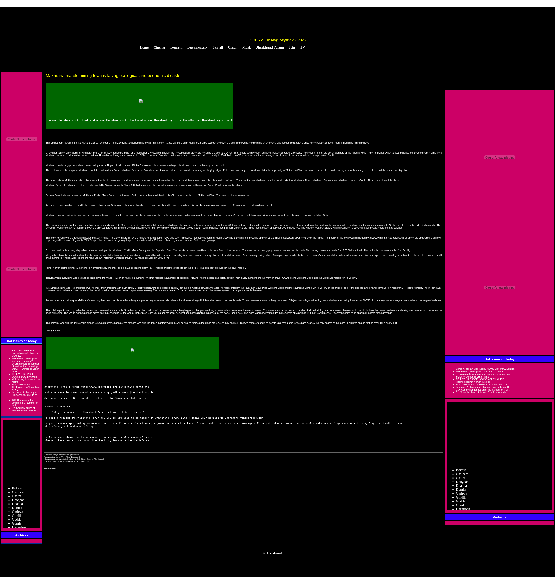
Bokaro (17, 482)
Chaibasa (18, 486)
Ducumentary (197, 47)
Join (292, 47)
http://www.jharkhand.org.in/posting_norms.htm (115, 387)
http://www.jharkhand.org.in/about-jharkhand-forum (112, 440)
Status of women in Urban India (472, 376)
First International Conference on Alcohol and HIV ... (26, 387)
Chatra (16, 490)
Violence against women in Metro (473, 382)
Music (246, 47)
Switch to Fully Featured (95, 459)
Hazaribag (19, 521)
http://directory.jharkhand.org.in (129, 392)
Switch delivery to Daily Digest (74, 459)
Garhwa (17, 505)
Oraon (232, 47)
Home (144, 47)
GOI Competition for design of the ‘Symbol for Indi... (25, 403)
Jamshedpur (20, 525)
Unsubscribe (84, 461)
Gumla (16, 517)
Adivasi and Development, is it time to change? (25, 359)
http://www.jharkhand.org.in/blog (68, 426)
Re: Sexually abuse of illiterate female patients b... (26, 409)
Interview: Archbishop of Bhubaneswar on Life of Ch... (24, 395)
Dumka (17, 501)
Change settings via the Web (54, 457)
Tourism (176, 47)
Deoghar (18, 493)
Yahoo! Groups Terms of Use (68, 461)
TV (302, 47)
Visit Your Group (50, 461)
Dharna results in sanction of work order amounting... (25, 365)
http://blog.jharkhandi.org (377, 423)
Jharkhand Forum (270, 47)
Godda (16, 513)
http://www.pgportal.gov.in (126, 398)
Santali (218, 47)
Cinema (159, 47)
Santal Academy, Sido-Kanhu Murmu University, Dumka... (25, 353)
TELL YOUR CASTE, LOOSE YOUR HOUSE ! (25, 375)
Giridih (17, 509)
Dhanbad (18, 497)
